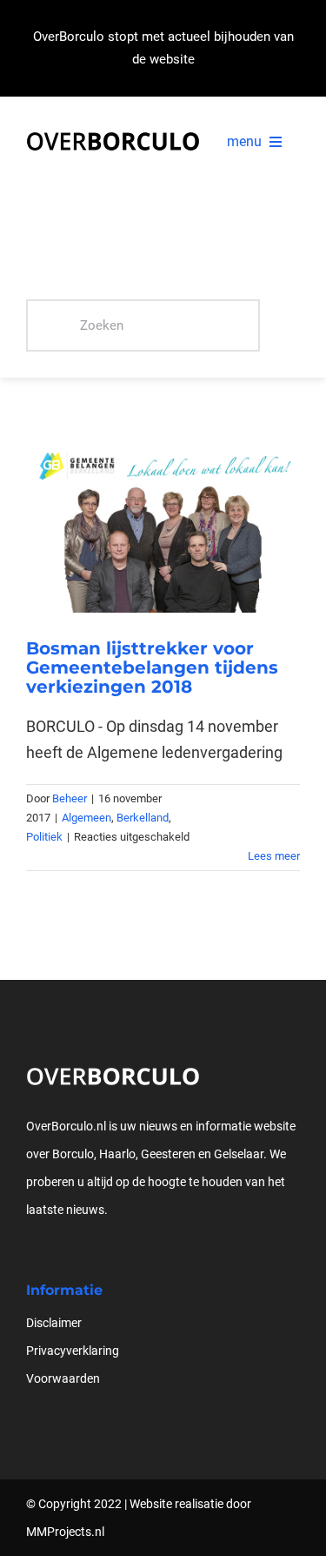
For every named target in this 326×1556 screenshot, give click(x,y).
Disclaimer (54, 1323)
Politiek (44, 836)
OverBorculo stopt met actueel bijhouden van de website (163, 48)
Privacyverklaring (72, 1351)
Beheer (69, 798)
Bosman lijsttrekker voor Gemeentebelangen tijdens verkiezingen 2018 (152, 667)
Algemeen (86, 817)
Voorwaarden (63, 1378)
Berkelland (142, 817)
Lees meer (274, 855)
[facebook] (31, 1257)
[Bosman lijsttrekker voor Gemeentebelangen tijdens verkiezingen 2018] (163, 521)
